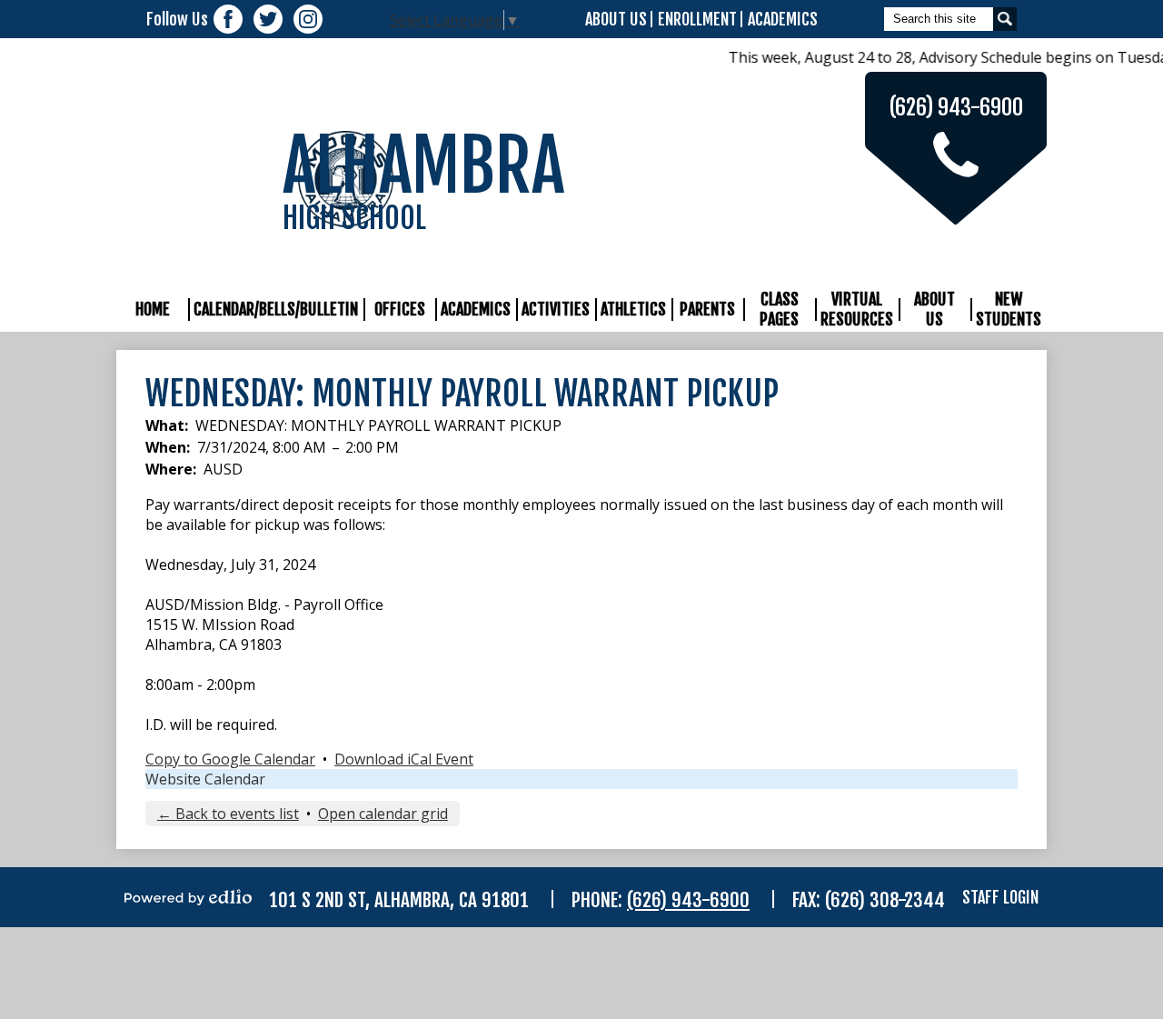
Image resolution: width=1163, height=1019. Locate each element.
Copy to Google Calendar (230, 759)
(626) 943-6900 (688, 900)
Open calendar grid (383, 814)
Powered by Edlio (188, 897)
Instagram (308, 19)
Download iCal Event (403, 759)
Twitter (268, 19)
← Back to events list (228, 814)
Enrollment (697, 19)
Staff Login (1000, 897)
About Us (616, 19)
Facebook (228, 19)
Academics (783, 19)
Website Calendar (205, 779)
